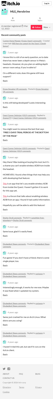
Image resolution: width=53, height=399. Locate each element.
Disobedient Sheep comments (14, 244)
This (5, 183)
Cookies (6, 392)
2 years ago (13, 52)
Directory (7, 387)
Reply (5, 81)
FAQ (21, 374)
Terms (21, 387)
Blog (37, 374)
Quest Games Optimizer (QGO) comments (19, 115)
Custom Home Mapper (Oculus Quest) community (22, 41)
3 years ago (13, 124)
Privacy (38, 387)
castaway (39, 274)
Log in (46, 3)
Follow (38, 27)
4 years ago (13, 226)
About (6, 374)
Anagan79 (7, 118)
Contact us (8, 378)
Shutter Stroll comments (12, 218)
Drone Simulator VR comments (15, 89)
